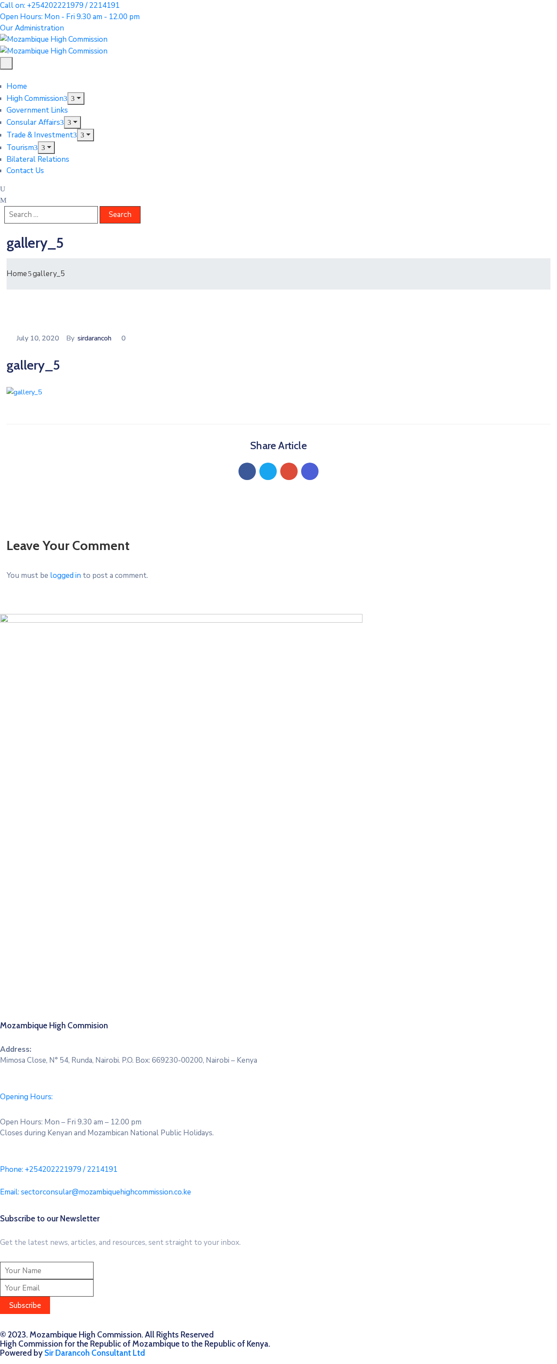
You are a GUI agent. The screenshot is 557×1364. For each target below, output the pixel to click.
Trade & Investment (40, 135)
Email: (95, 1192)
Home (17, 86)
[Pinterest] (289, 471)
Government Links (37, 110)
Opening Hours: (26, 1097)
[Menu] (75, 98)
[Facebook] (247, 471)
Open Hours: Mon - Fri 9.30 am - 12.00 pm (70, 17)
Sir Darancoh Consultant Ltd (94, 1353)
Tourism (20, 148)
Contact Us (25, 171)
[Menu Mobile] (6, 63)
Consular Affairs (33, 122)
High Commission (35, 98)
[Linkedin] (310, 471)
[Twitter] (268, 471)
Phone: (58, 1169)
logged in (65, 575)
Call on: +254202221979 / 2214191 (60, 5)
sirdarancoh (94, 338)
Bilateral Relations (38, 159)
